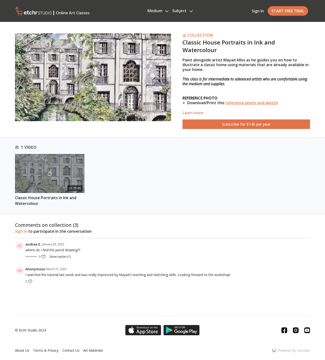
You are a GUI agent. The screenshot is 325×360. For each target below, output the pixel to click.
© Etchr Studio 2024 (30, 330)
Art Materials (93, 350)
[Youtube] (307, 330)
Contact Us (70, 350)
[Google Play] (181, 330)
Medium (155, 10)
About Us (22, 350)
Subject (179, 10)
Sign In (258, 11)
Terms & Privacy (46, 350)
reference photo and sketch (251, 102)
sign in (21, 231)
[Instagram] (296, 330)
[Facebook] (284, 330)
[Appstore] (143, 330)
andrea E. (33, 244)
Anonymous (35, 269)
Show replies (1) (60, 257)
